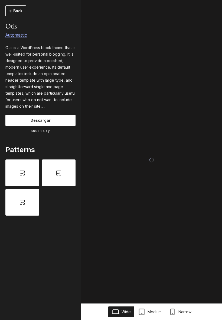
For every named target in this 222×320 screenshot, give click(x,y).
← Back (15, 10)
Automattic (16, 35)
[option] (22, 172)
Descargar (41, 120)
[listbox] (40, 187)
